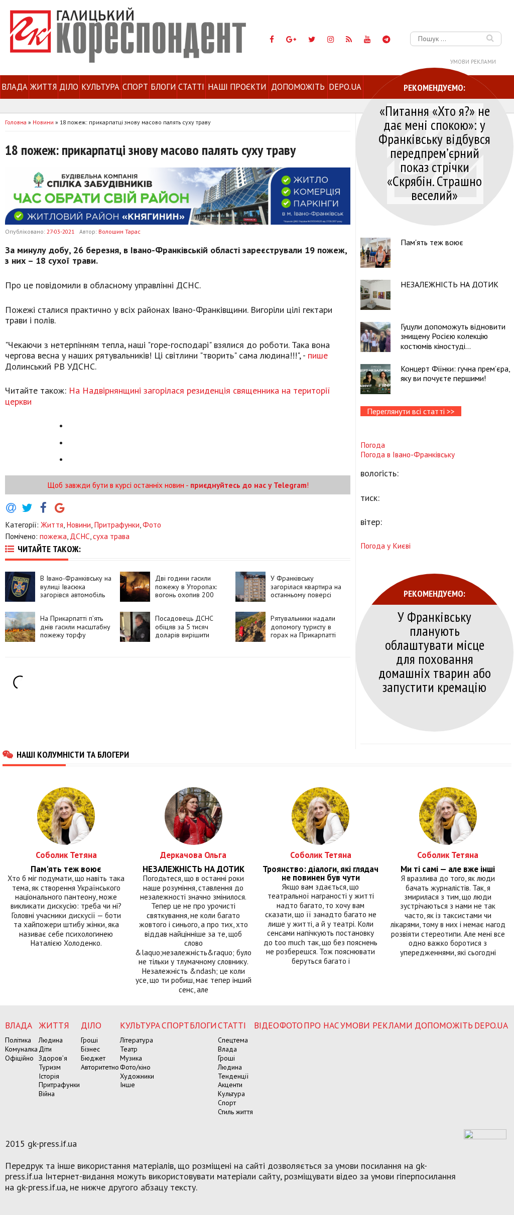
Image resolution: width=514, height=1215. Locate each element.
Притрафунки (117, 524)
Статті (191, 86)
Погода (372, 445)
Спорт (135, 86)
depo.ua (345, 86)
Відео (266, 1025)
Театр (129, 1049)
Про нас (321, 1025)
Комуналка (21, 1049)
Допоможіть (298, 86)
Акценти (230, 1084)
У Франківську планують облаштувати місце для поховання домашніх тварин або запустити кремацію (434, 651)
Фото (152, 524)
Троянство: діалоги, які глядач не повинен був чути (320, 873)
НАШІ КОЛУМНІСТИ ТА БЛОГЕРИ (73, 754)
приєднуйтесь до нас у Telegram (248, 485)
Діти (45, 1049)
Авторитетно (100, 1067)
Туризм (50, 1067)
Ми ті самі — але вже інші (448, 869)
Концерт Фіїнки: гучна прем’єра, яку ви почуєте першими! (455, 373)
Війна (47, 1093)
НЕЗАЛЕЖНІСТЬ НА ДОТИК (449, 284)
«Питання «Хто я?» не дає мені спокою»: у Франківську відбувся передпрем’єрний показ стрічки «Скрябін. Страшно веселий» (434, 152)
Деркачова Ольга (193, 854)
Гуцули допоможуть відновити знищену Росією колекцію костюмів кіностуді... (453, 336)
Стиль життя (235, 1111)
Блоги (163, 86)
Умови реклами (473, 61)
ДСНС (80, 536)
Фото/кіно (135, 1067)
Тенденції (233, 1076)
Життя (43, 86)
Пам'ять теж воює (432, 242)
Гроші (89, 1040)
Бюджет (93, 1058)
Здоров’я (53, 1058)
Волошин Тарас (119, 231)
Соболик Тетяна (66, 854)
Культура (100, 86)
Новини (78, 524)
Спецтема (233, 1040)
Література (136, 1040)
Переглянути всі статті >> (411, 411)
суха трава (111, 536)
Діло (68, 86)
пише (318, 355)
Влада (15, 86)
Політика (18, 1040)
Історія (49, 1076)
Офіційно (19, 1058)
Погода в (407, 454)
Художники (137, 1076)
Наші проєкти (237, 86)
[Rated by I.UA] (485, 1136)
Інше (127, 1084)
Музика (131, 1058)
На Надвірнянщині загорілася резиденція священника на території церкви (167, 396)
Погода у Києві (385, 546)
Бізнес (90, 1049)
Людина (51, 1040)
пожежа (53, 536)
